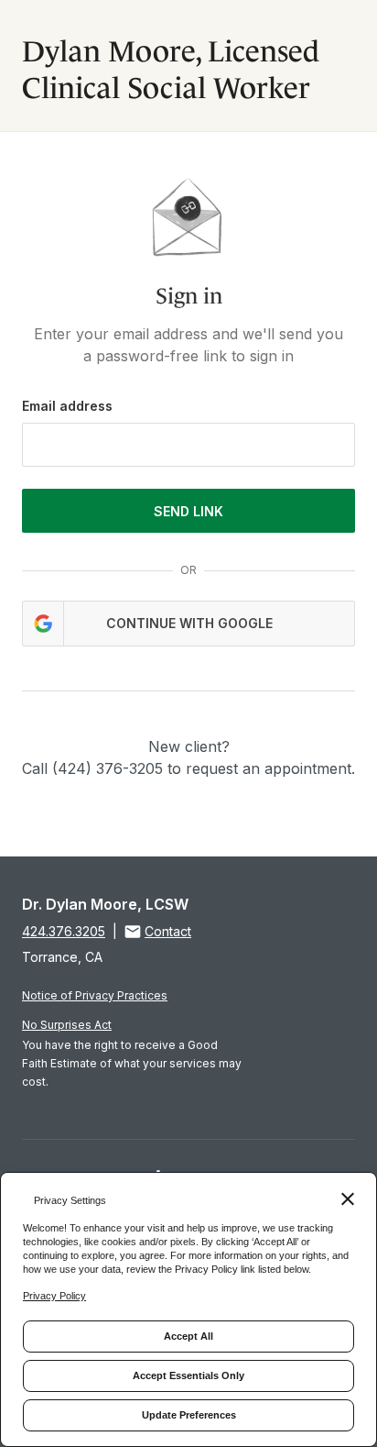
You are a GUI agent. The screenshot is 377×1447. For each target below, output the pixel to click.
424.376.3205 (63, 931)
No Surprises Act (67, 1025)
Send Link (188, 511)
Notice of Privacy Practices (94, 995)
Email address (67, 406)
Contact (168, 931)
